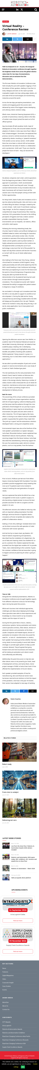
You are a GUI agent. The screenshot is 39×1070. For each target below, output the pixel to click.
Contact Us (5, 1009)
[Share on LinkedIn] (7, 39)
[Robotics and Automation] (19, 3)
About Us (5, 1006)
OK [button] (23, 1067)
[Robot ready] (19, 752)
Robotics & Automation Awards (12, 1029)
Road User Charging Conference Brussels (15, 1040)
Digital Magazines (8, 975)
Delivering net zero (9, 820)
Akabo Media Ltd (14, 1056)
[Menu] (3, 9)
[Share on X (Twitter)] (17, 39)
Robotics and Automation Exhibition (13, 1033)
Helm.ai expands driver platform (21, 878)
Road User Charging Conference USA (14, 1043)
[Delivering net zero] (19, 808)
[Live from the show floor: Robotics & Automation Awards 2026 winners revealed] (6, 846)
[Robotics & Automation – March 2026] (6, 868)
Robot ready (7, 764)
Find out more (17, 921)
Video (4, 979)
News (4, 968)
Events (4, 990)
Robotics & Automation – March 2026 (23, 868)
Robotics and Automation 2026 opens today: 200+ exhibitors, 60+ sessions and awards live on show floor (24, 859)
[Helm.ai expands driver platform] (6, 877)
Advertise (5, 1002)
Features (5, 21)
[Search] (35, 9)
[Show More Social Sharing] (35, 39)
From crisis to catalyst (10, 792)
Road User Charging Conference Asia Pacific (16, 1036)
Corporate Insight (8, 982)
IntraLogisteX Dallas (17, 914)
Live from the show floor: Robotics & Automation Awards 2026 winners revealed (22, 848)
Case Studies (6, 986)
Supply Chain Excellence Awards (17, 945)
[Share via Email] (28, 39)
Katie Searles (12, 34)
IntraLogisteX (6, 1025)
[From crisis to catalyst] (19, 780)
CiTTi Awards (6, 1022)
